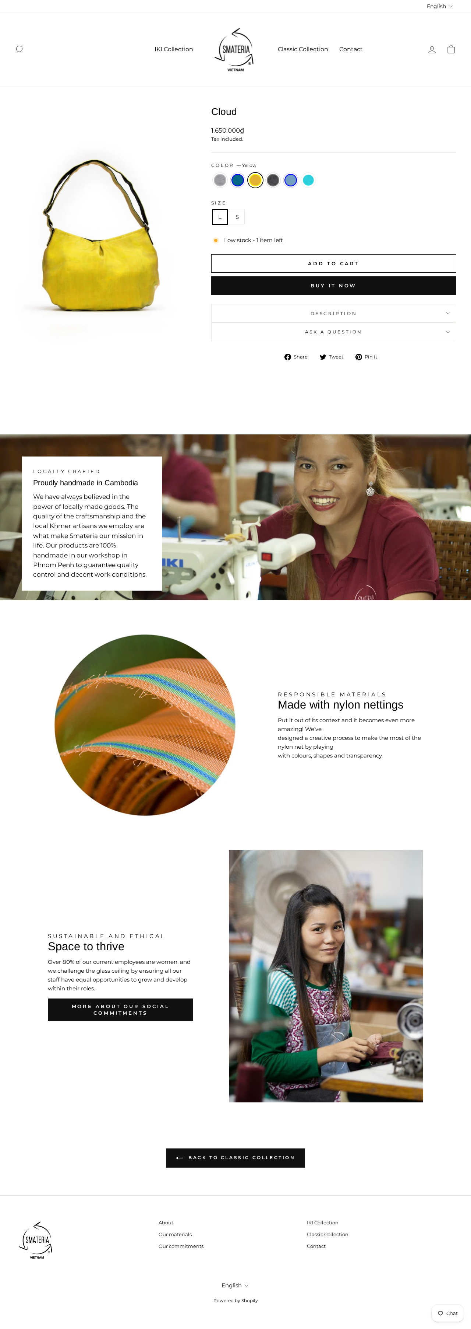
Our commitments (181, 1246)
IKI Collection (174, 49)
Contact (351, 49)
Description (334, 313)
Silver (220, 180)
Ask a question (333, 332)
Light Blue (290, 180)
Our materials (175, 1234)
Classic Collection (303, 49)
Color (234, 165)
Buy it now (334, 285)
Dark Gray (273, 180)
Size (218, 203)
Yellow (255, 180)
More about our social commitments (121, 1009)
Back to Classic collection (240, 1158)
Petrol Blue (237, 180)
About (166, 1222)
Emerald (308, 180)
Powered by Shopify (235, 1300)
